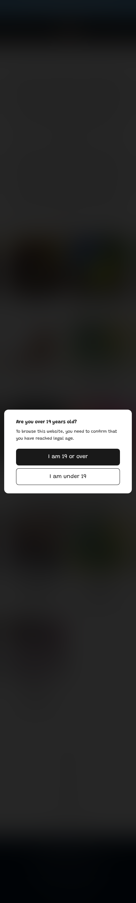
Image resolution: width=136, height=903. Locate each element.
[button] (68, 457)
